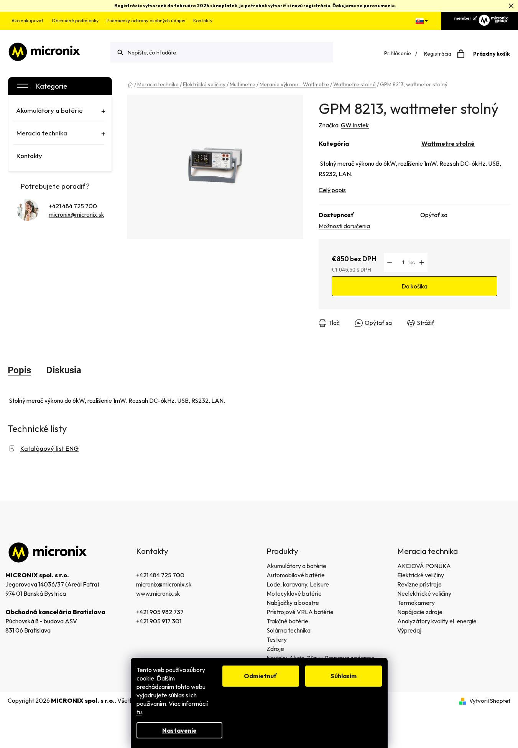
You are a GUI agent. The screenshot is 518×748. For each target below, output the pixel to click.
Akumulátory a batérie (296, 566)
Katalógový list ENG (49, 448)
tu (139, 712)
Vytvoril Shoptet (489, 700)
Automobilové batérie (295, 575)
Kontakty (202, 20)
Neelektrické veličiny (424, 593)
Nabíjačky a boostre (292, 602)
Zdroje (275, 648)
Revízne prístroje (419, 584)
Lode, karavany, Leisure (297, 584)
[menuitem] (59, 110)
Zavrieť (454, 323)
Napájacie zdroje (419, 612)
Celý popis (332, 190)
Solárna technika (288, 630)
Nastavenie (179, 730)
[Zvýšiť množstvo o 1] (422, 262)
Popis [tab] (19, 370)
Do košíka (414, 286)
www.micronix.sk (158, 593)
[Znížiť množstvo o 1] (389, 262)
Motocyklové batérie (294, 593)
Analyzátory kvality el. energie (437, 621)
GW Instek (355, 125)
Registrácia (437, 53)
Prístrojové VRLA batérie (300, 612)
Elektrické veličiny (420, 575)
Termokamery (416, 602)
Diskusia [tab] (63, 370)
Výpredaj (409, 630)
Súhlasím (344, 676)
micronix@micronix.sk (76, 214)
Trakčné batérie (287, 621)
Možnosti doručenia (344, 226)
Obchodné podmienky (75, 20)
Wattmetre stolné (448, 143)
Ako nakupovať (28, 20)
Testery (276, 639)
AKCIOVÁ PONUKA (424, 566)
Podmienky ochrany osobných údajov (146, 20)
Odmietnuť (260, 676)
